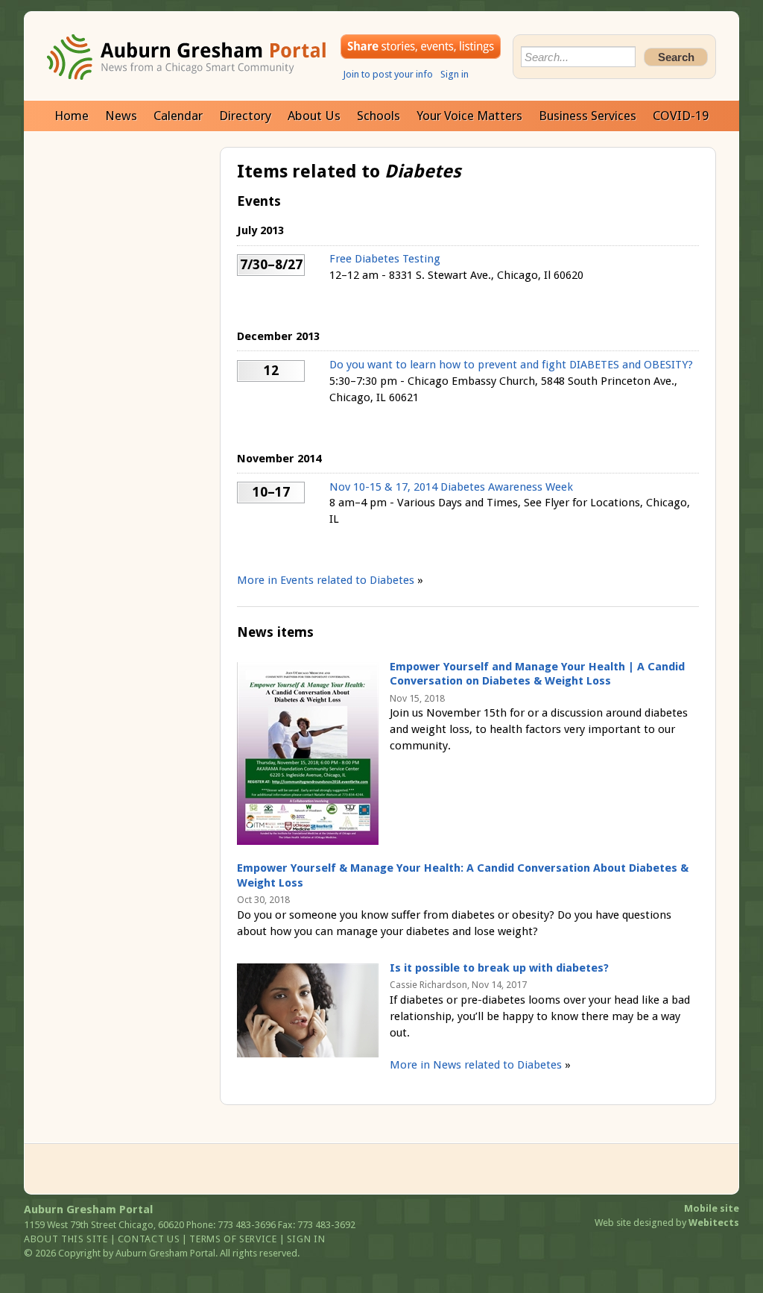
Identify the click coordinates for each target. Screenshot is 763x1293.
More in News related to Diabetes (476, 1065)
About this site (66, 1239)
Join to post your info (388, 74)
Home (71, 115)
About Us (314, 115)
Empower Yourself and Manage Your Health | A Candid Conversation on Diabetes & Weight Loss (537, 674)
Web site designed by (667, 1222)
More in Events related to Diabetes (325, 580)
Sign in (454, 74)
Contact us (149, 1239)
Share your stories (421, 46)
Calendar (178, 115)
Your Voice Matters (469, 115)
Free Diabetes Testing (384, 258)
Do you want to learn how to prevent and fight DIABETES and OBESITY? (511, 364)
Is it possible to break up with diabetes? (499, 968)
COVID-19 (681, 115)
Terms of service (232, 1239)
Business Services (587, 115)
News (121, 115)
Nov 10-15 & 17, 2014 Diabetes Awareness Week (451, 487)
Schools (378, 115)
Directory (245, 115)
